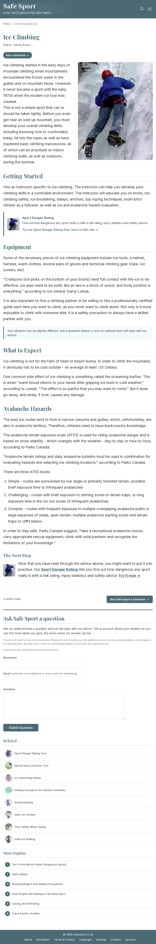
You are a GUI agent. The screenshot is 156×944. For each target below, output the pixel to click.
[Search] (142, 9)
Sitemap (101, 939)
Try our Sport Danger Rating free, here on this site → (60, 229)
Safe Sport (19, 6)
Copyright (85, 939)
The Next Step (17, 555)
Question (9, 689)
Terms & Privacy (64, 939)
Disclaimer (43, 939)
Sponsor (130, 939)
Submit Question (21, 727)
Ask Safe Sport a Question (127, 599)
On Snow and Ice (26, 23)
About (28, 939)
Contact (116, 939)
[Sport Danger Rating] (9, 571)
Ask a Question (16, 55)
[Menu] (150, 9)
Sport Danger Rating (38, 218)
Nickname (10, 657)
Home (7, 23)
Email (40, 673)
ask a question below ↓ (76, 330)
